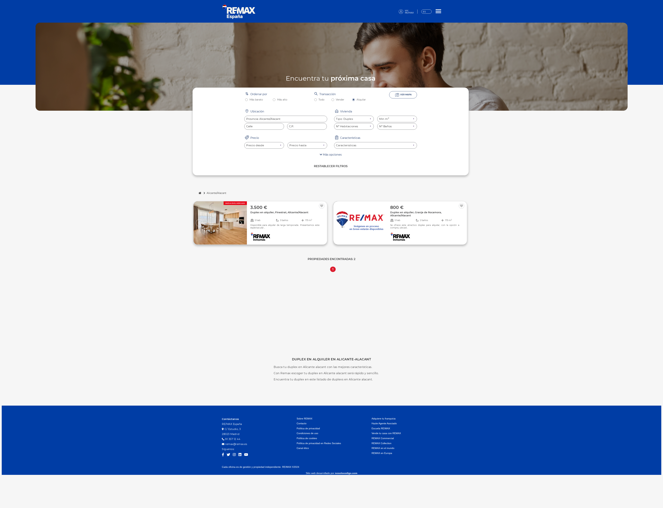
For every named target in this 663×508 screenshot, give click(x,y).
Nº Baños (385, 126)
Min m (384, 119)
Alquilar (361, 99)
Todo (321, 99)
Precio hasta (297, 145)
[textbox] (285, 119)
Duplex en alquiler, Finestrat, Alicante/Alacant (279, 212)
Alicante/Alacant (216, 193)
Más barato (256, 99)
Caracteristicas (346, 145)
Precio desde (255, 145)
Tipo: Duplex (344, 119)
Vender (340, 99)
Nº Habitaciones (347, 126)
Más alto (282, 99)
